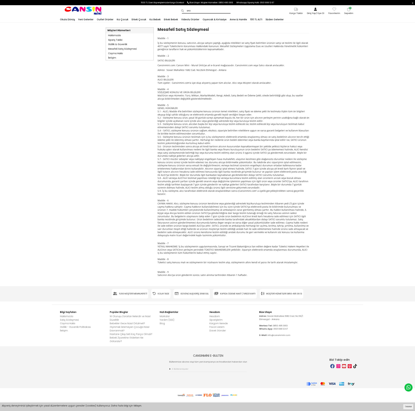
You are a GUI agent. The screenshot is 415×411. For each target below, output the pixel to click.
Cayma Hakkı (115, 53)
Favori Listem (217, 327)
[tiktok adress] (355, 366)
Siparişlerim (216, 319)
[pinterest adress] (350, 366)
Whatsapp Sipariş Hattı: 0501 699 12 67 (255, 2)
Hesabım (214, 316)
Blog (162, 323)
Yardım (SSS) (167, 319)
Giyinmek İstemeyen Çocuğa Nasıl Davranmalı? (129, 328)
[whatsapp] (408, 387)
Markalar (165, 316)
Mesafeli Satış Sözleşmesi (122, 48)
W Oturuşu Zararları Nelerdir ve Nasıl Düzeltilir (130, 318)
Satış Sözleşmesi (69, 319)
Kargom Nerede (218, 323)
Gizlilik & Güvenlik (117, 44)
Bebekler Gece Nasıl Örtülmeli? (127, 323)
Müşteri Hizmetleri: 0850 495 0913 (218, 2)
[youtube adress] (344, 366)
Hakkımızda (114, 35)
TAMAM (408, 406)
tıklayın (137, 405)
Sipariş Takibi (115, 40)
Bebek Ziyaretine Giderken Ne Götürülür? (126, 339)
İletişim (112, 57)
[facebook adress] (332, 366)
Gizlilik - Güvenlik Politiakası (75, 327)
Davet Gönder (217, 330)
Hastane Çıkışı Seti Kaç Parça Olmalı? (131, 334)
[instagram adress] (338, 366)
